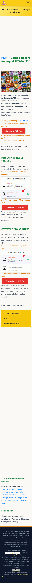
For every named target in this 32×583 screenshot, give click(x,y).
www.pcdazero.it (16, 555)
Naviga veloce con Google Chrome (15, 498)
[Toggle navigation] (28, 3)
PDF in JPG (24, 121)
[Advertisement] (16, 35)
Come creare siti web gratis (12, 492)
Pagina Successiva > (11, 323)
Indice (6, 318)
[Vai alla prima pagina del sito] (4, 3)
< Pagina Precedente (11, 313)
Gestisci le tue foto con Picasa (13, 495)
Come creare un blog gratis (12, 489)
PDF (4, 57)
